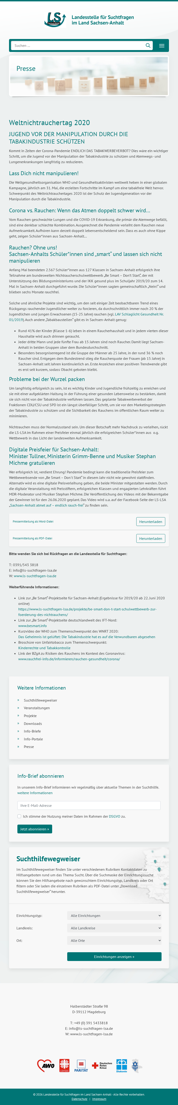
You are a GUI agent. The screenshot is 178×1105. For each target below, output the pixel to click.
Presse (29, 746)
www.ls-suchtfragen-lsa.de (35, 576)
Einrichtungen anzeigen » (114, 956)
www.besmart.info (32, 625)
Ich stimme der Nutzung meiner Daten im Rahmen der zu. (74, 816)
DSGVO (114, 816)
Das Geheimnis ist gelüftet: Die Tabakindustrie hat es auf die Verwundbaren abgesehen (87, 636)
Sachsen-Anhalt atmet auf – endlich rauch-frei (46, 505)
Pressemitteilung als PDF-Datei (32, 538)
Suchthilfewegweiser (40, 700)
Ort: (19, 940)
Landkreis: (24, 928)
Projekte (30, 715)
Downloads (33, 723)
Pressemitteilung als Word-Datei (33, 521)
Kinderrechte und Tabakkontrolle (44, 648)
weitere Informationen (35, 792)
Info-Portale (33, 739)
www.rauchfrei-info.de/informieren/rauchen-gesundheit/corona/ (69, 659)
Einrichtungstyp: (29, 915)
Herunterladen (150, 521)
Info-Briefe (32, 731)
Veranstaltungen (37, 708)
